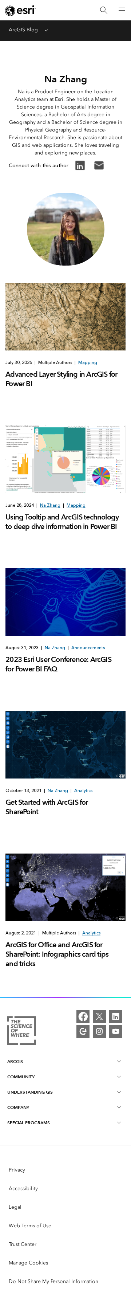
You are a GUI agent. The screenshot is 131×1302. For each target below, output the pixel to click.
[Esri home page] (20, 10)
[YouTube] (115, 1031)
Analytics (83, 790)
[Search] (103, 10)
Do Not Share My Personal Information (53, 1281)
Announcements (88, 647)
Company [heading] (18, 1107)
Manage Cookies (28, 1263)
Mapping (87, 362)
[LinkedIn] (115, 1016)
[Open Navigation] (122, 10)
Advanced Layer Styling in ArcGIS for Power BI (61, 379)
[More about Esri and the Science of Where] (21, 1032)
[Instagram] (99, 1031)
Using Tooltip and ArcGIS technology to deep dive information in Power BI (62, 522)
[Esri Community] (83, 1031)
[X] (99, 1016)
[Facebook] (83, 1016)
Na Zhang (50, 505)
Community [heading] (21, 1076)
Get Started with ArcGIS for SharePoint (46, 807)
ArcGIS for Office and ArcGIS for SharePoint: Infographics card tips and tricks (56, 954)
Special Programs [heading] (28, 1122)
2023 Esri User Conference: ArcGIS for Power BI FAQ (58, 664)
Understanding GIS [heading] (30, 1092)
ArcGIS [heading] (15, 1061)
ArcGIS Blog (23, 30)
